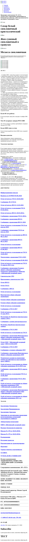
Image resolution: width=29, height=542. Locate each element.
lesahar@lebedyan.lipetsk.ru (18, 170)
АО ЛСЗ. (3, 525)
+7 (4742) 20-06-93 (16, 163)
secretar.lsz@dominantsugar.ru (10, 513)
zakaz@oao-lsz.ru (14, 167)
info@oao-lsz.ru (5, 167)
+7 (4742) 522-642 (8, 159)
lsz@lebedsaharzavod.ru (10, 160)
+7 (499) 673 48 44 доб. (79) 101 (11, 517)
